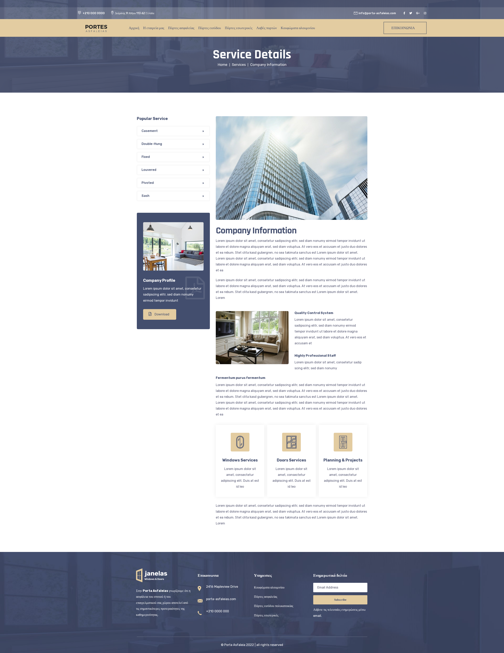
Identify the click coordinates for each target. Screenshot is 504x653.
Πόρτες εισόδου (209, 28)
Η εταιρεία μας (153, 28)
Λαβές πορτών (266, 28)
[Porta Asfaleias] (93, 28)
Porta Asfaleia (234, 645)
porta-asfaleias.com (221, 599)
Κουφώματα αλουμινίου (298, 28)
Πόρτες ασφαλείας (181, 28)
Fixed (146, 157)
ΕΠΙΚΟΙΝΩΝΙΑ (403, 28)
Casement (150, 131)
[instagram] (425, 13)
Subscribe (340, 599)
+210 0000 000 (217, 611)
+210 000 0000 (94, 13)
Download (161, 314)
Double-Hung (152, 144)
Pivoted (148, 183)
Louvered (149, 170)
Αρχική (134, 28)
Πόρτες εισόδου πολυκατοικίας (273, 606)
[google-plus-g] (418, 13)
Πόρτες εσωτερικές (238, 28)
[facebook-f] (404, 13)
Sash (145, 196)
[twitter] (411, 13)
